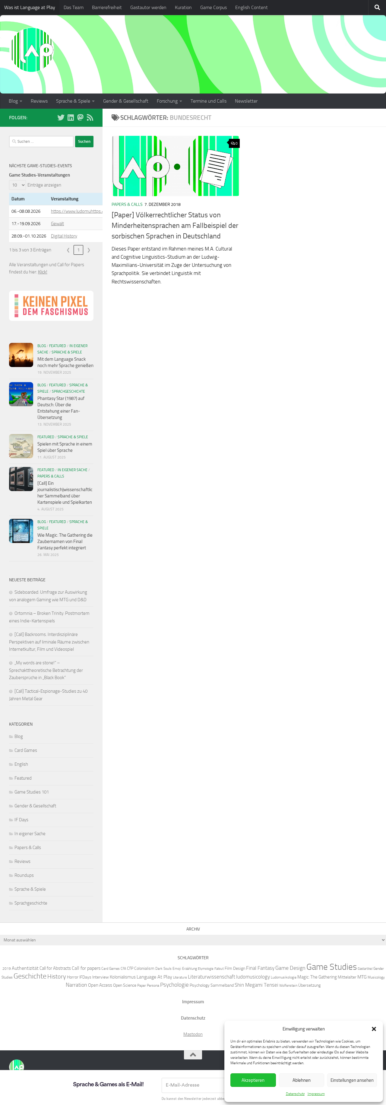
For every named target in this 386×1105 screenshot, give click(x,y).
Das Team (74, 7)
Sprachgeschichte (68, 391)
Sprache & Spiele (73, 101)
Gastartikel (365, 969)
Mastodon (193, 1034)
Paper (141, 985)
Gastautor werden (148, 7)
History (56, 976)
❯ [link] (89, 250)
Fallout (219, 969)
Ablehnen (302, 1080)
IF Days (21, 819)
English (21, 764)
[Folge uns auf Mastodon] (80, 117)
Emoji (176, 968)
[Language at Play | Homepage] (31, 49)
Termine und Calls (208, 101)
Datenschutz (295, 1094)
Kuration (183, 7)
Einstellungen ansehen (352, 1080)
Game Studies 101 (31, 792)
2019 (6, 968)
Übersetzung (309, 985)
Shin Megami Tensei (256, 985)
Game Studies (331, 967)
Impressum (316, 1094)
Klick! (42, 272)
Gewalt (57, 223)
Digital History (64, 236)
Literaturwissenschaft (211, 977)
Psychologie (174, 985)
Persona (153, 985)
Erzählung (189, 968)
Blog (13, 101)
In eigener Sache (72, 470)
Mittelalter (347, 977)
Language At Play (154, 977)
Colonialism (144, 968)
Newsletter (246, 101)
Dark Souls (163, 968)
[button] (374, 1029)
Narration (76, 985)
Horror (72, 977)
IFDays (85, 977)
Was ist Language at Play (29, 7)
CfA (123, 968)
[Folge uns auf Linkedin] (70, 117)
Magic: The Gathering (317, 977)
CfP (130, 968)
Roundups (24, 875)
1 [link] (78, 250)
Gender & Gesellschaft (125, 101)
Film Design (235, 968)
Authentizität (25, 968)
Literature (180, 977)
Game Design (290, 968)
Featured (57, 346)
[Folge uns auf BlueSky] (61, 117)
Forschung (167, 101)
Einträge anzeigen (44, 185)
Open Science (124, 985)
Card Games (25, 750)
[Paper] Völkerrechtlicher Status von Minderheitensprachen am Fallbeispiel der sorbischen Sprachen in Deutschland (175, 226)
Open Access (100, 985)
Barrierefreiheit (107, 7)
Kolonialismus (123, 977)
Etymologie (206, 969)
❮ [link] (68, 250)
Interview (100, 977)
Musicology (376, 977)
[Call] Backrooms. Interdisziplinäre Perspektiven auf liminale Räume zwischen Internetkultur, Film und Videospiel (49, 642)
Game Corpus (213, 7)
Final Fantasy (260, 968)
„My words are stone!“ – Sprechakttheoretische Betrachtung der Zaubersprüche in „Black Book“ (46, 670)
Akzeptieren (253, 1080)
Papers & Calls (127, 204)
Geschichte (30, 976)
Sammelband (222, 985)
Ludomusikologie (283, 977)
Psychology (200, 985)
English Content (251, 7)
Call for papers (86, 968)
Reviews (39, 101)
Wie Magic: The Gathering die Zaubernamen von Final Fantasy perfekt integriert (65, 541)
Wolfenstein (288, 985)
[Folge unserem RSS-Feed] (89, 117)
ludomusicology (253, 977)
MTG (362, 977)
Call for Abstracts (55, 968)
